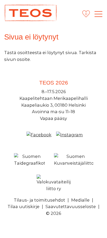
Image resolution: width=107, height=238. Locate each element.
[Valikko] (98, 14)
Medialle (80, 200)
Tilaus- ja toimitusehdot (39, 200)
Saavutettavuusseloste (70, 206)
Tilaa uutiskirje (23, 206)
